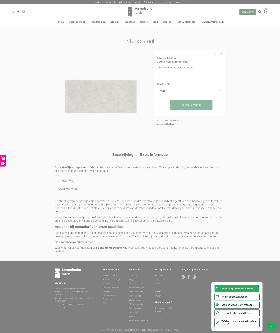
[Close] (258, 286)
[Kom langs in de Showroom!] (271, 326)
